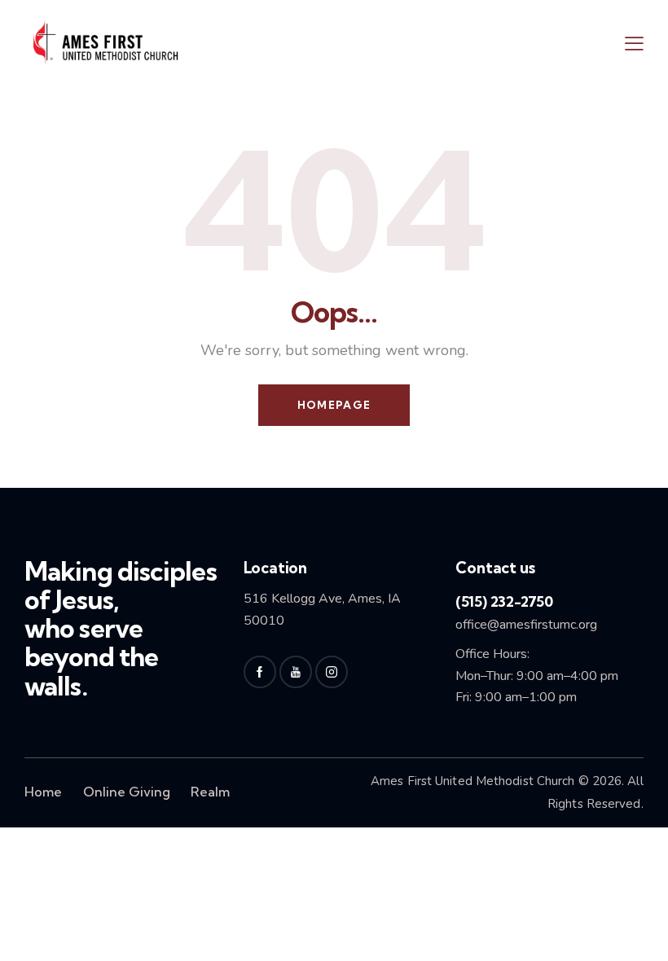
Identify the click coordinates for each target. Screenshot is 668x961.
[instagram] (331, 672)
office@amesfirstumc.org (526, 625)
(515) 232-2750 (504, 601)
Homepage (334, 404)
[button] (634, 43)
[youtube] (295, 672)
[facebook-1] (260, 672)
